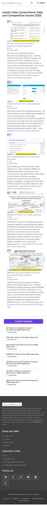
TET (5, 456)
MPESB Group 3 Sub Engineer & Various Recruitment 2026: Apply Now (22, 363)
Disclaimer (26, 498)
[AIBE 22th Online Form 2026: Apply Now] (26, 92)
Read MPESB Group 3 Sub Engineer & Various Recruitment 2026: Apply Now (25, 304)
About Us (6, 498)
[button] (32, 3)
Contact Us (16, 498)
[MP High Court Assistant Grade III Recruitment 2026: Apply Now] (26, 31)
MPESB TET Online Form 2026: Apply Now (24, 215)
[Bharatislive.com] (11, 3)
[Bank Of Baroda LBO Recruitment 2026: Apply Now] (26, 145)
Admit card (8, 442)
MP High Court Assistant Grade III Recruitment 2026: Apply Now (19, 329)
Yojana (7, 439)
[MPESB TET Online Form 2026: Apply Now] (26, 203)
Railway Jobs (9, 459)
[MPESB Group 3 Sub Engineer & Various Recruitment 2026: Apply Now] (26, 261)
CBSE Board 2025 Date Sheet (15, 465)
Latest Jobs (8, 436)
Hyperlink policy (38, 498)
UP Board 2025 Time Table (14, 462)
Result (6, 445)
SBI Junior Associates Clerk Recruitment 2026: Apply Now (22, 381)
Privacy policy (23, 501)
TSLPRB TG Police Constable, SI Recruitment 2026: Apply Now (18, 372)
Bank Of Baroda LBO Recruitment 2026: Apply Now (22, 346)
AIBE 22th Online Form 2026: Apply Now (23, 104)
